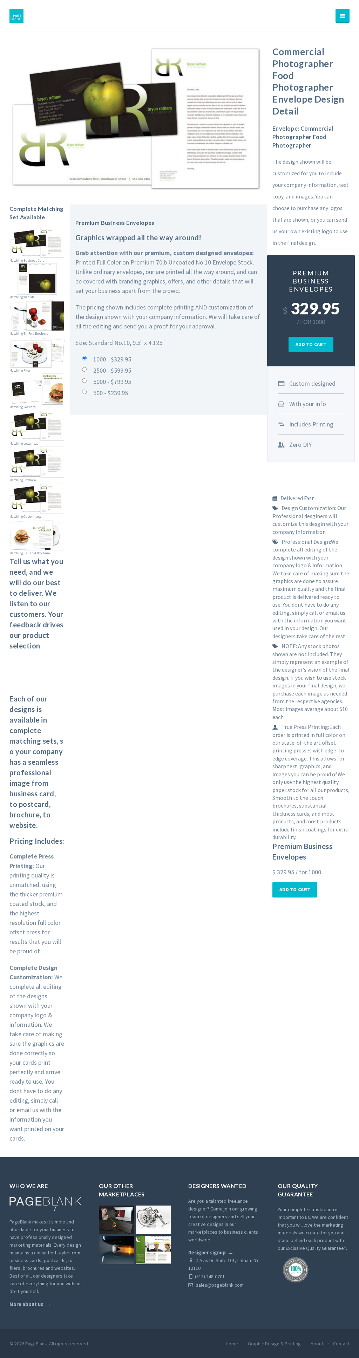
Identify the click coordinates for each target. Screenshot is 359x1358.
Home (232, 1343)
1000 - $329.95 (112, 359)
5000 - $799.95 (112, 382)
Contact (341, 1343)
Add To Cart (311, 344)
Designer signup (207, 1252)
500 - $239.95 (110, 393)
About (317, 1343)
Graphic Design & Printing (274, 1343)
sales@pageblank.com (219, 1285)
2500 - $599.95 (112, 370)
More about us (26, 1304)
